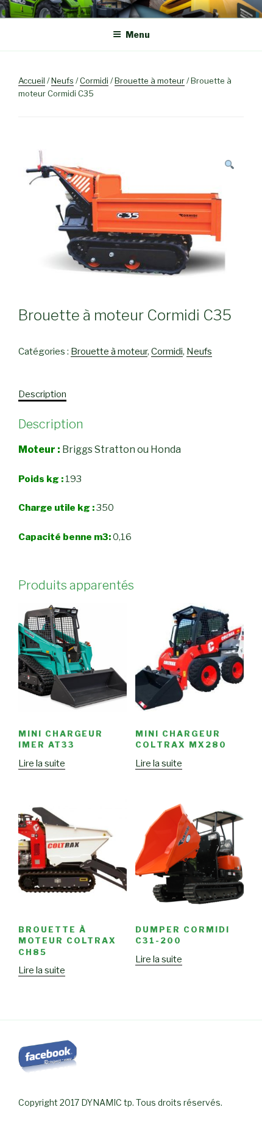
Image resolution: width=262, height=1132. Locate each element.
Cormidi (94, 80)
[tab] (42, 394)
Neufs (62, 80)
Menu (138, 34)
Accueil (31, 80)
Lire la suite (41, 763)
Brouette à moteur (150, 80)
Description (42, 394)
